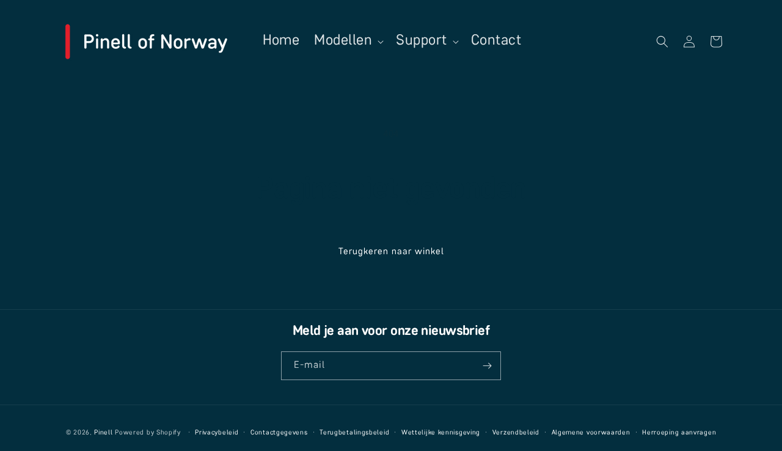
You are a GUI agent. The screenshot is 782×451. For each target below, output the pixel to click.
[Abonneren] (486, 365)
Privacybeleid (216, 433)
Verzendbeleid (515, 433)
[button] (348, 41)
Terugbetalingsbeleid (354, 433)
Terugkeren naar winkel (391, 252)
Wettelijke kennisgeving (440, 433)
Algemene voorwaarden (591, 433)
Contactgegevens (279, 433)
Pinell (103, 433)
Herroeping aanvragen (679, 433)
